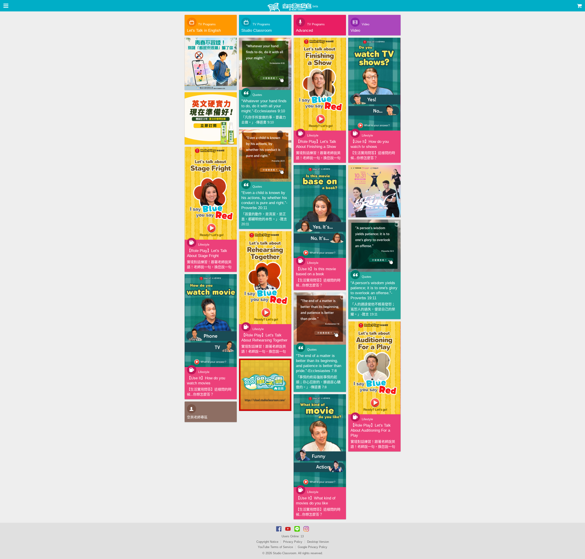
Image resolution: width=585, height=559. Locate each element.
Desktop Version (318, 541)
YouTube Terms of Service (275, 547)
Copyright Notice (267, 541)
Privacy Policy (292, 541)
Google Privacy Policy (312, 547)
